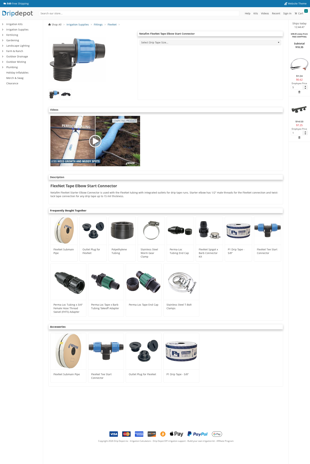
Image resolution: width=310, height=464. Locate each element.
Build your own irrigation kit (201, 440)
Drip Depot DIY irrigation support (169, 440)
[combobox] (139, 13)
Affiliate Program (225, 440)
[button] (16, 3)
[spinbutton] (297, 87)
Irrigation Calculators (140, 440)
